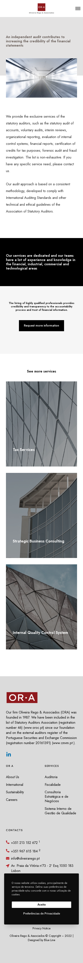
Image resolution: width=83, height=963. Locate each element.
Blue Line (49, 940)
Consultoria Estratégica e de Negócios (56, 796)
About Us (12, 777)
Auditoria (51, 777)
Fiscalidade (53, 784)
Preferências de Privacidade (41, 913)
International (14, 784)
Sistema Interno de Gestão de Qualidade (60, 811)
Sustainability (15, 792)
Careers (11, 799)
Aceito (41, 904)
